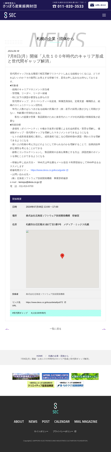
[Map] (62, 259)
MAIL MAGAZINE (85, 421)
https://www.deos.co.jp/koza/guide (48, 170)
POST (46, 421)
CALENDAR (62, 421)
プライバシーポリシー (63, 431)
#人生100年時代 (38, 313)
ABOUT (19, 421)
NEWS (33, 421)
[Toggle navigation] (104, 15)
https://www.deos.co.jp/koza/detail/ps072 (45, 302)
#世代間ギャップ (20, 313)
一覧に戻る (55, 328)
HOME (40, 356)
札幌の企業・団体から (58, 356)
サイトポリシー (41, 431)
